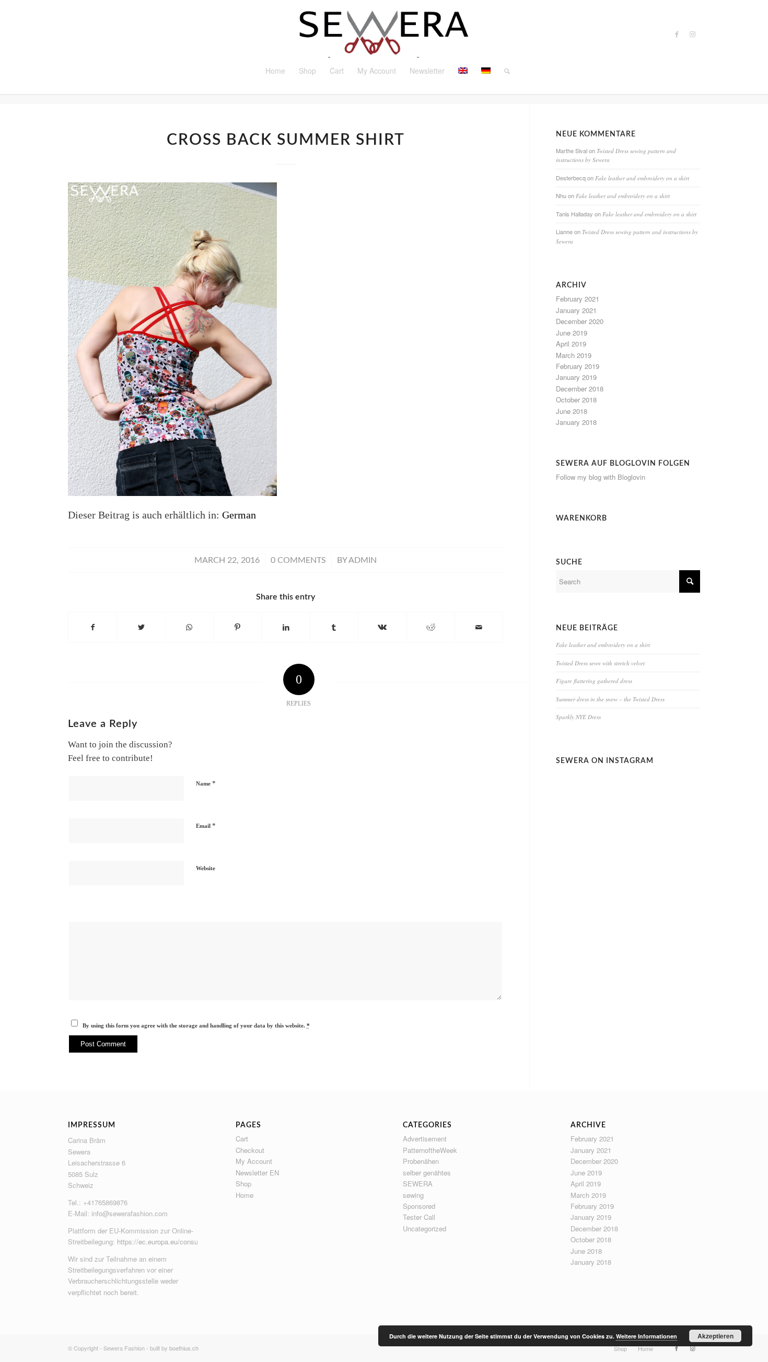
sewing (413, 1195)
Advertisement (425, 1139)
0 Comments (298, 560)
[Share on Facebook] (92, 627)
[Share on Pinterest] (237, 627)
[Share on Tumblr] (334, 627)
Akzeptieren (715, 1336)
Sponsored (419, 1206)
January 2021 (576, 310)
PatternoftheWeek (430, 1150)
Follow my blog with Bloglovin (600, 477)
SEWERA (418, 1183)
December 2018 (579, 389)
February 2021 (577, 299)
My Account (254, 1161)
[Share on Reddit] (431, 627)
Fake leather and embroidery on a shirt (642, 178)
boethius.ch (184, 1348)
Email (206, 825)
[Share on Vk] (382, 627)
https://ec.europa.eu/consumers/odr (171, 1241)
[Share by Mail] (479, 627)
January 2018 (576, 422)
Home (244, 1195)
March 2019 (573, 355)
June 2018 (571, 411)
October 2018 (576, 400)
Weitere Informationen (646, 1336)
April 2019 (571, 344)
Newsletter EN (257, 1173)
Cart (242, 1139)
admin (362, 560)
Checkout (250, 1150)
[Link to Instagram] (692, 34)
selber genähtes (427, 1173)
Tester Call (419, 1217)
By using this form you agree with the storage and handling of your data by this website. (196, 1025)
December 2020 (579, 321)
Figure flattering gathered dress (594, 681)
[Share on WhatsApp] (189, 627)
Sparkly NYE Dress (578, 717)
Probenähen (421, 1161)
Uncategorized (424, 1228)
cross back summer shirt (286, 140)
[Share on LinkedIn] (285, 627)
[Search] (503, 70)
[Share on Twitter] (141, 627)
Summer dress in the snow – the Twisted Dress (610, 699)
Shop (243, 1183)
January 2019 (576, 377)
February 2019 (577, 366)
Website (205, 868)
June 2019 (571, 333)
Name (206, 783)
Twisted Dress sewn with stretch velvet (600, 663)
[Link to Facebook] (676, 34)
